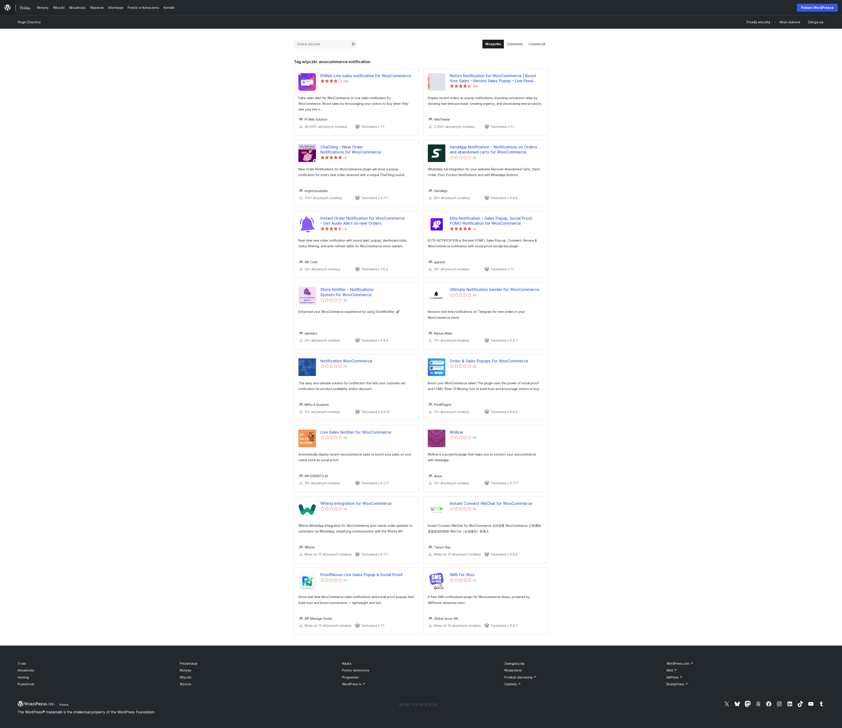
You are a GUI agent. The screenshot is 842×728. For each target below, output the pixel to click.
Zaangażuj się (514, 663)
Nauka (346, 663)
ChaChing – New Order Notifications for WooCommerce (350, 149)
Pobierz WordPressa (817, 7)
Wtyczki (185, 677)
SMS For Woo (462, 574)
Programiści (350, 677)
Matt (672, 670)
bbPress (674, 677)
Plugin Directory (29, 22)
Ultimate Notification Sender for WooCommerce (494, 289)
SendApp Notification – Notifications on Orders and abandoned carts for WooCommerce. (493, 149)
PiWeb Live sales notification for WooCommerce (365, 75)
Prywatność (26, 684)
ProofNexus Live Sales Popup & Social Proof (361, 574)
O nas (22, 663)
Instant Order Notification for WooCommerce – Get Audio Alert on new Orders (362, 221)
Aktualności (26, 670)
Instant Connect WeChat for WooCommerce (491, 503)
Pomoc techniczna (355, 670)
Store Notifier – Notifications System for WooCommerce (347, 292)
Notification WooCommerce (346, 361)
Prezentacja (188, 663)
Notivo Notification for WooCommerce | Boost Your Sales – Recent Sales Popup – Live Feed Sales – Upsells (493, 78)
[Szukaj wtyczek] (353, 44)
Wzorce (185, 684)
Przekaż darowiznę (520, 677)
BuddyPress (677, 684)
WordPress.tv (353, 684)
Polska (63, 704)
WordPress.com (680, 663)
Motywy (185, 670)
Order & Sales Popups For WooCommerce (489, 361)
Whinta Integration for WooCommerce (356, 503)
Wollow (456, 432)
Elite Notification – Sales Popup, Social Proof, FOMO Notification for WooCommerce (491, 221)
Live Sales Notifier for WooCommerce (355, 432)
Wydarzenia (513, 670)
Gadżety (512, 684)
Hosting (23, 677)
